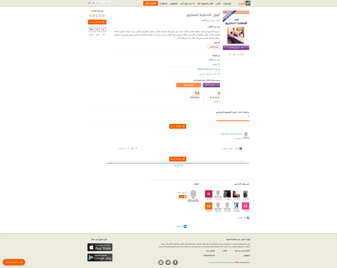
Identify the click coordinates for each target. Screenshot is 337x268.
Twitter (234, 54)
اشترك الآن (189, 85)
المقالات (163, 3)
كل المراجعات (177, 165)
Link (128, 148)
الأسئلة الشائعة (209, 255)
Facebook (238, 54)
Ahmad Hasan (236, 199)
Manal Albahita (208, 211)
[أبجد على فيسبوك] (175, 262)
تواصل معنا (210, 250)
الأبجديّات (227, 3)
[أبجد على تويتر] (168, 262)
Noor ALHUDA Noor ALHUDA (208, 199)
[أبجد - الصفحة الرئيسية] (241, 3)
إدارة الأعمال (214, 47)
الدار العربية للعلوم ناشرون (209, 74)
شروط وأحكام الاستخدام (216, 262)
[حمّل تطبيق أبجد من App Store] (100, 247)
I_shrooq (218, 199)
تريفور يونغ (211, 20)
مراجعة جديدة (95, 22)
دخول (89, 3)
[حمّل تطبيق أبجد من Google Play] (100, 257)
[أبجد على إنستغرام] (160, 262)
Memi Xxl (218, 211)
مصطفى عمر (227, 199)
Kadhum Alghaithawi (236, 211)
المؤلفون (174, 3)
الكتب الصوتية (205, 3)
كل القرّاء (242, 217)
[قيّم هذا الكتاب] (97, 16)
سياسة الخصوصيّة (229, 262)
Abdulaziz (227, 211)
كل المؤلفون (179, 226)
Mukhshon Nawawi (245, 199)
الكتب (218, 3)
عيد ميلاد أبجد (187, 3)
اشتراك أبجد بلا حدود (242, 250)
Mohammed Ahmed (245, 211)
